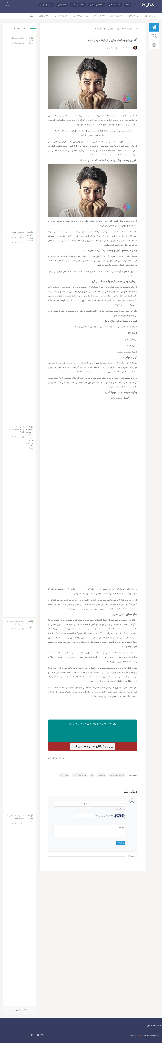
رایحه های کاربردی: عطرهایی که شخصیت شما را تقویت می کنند (15, 235)
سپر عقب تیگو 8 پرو (154, 1025)
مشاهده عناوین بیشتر (19, 1010)
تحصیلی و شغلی (99, 15)
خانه (127, 4)
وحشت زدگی (64, 775)
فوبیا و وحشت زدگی (79, 775)
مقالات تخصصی (114, 4)
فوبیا (92, 775)
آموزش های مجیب (150, 15)
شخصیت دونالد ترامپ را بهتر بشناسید (15, 817)
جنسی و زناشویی (116, 15)
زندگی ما (141, 1035)
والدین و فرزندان (46, 4)
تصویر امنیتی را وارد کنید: (104, 815)
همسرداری (62, 4)
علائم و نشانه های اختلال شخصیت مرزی (15, 622)
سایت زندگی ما (128, 47)
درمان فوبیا (101, 775)
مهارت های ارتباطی (96, 4)
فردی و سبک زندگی (61, 15)
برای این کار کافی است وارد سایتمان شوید (92, 746)
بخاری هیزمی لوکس (17, 38)
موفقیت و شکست (78, 4)
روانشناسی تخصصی (80, 15)
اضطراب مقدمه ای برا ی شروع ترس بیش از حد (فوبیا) (16, 429)
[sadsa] (49, 39)
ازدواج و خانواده (132, 15)
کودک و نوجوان (43, 15)
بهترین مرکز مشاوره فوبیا (117, 775)
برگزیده (129, 28)
